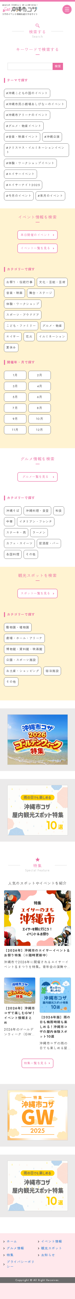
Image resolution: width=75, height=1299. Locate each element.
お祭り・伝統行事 (19, 282)
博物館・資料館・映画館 (24, 649)
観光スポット (51, 1248)
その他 (31, 554)
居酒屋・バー (49, 543)
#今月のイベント (18, 196)
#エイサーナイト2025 (23, 185)
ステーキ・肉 (16, 532)
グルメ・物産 (52, 326)
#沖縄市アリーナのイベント (27, 115)
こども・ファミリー (21, 326)
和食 (58, 511)
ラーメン (39, 532)
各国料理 (12, 554)
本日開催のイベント (35, 235)
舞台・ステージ (40, 293)
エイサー (12, 336)
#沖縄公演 (52, 137)
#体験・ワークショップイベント (30, 163)
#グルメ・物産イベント (23, 126)
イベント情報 (51, 1241)
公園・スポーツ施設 (21, 660)
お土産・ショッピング (22, 671)
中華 (9, 521)
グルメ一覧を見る (35, 477)
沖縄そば (12, 511)
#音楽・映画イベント (22, 137)
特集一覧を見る (35, 1063)
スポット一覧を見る (35, 593)
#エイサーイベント (20, 174)
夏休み (11, 347)
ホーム (12, 1241)
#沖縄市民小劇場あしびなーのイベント (35, 104)
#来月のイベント (50, 196)
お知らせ (48, 1255)
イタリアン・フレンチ (35, 521)
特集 (10, 1255)
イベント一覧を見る (35, 248)
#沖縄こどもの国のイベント (27, 93)
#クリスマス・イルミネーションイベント (35, 150)
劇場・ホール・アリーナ (24, 638)
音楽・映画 (14, 293)
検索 (58, 66)
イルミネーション (52, 336)
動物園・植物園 (17, 627)
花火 (29, 336)
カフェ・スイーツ (19, 543)
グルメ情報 (15, 1248)
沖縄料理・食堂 (37, 511)
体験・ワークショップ (22, 304)
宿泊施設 (52, 671)
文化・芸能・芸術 (52, 282)
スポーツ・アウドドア (22, 315)
